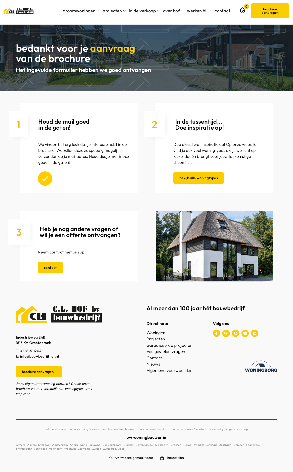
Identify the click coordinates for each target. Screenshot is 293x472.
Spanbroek (253, 445)
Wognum (70, 448)
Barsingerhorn (112, 445)
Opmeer (238, 445)
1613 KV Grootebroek (33, 342)
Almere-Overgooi (38, 445)
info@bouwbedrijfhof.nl (39, 356)
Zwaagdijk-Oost (113, 448)
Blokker (129, 445)
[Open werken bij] (209, 11)
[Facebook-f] (216, 333)
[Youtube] (245, 333)
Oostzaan (225, 445)
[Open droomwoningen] (97, 11)
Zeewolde (84, 448)
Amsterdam (60, 445)
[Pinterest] (235, 333)
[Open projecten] (124, 11)
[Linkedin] (254, 333)
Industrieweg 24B (30, 337)
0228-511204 (30, 351)
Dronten (175, 445)
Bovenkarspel (144, 445)
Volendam (55, 448)
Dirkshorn (161, 445)
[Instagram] (226, 333)
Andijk (74, 445)
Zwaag (96, 448)
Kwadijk (199, 445)
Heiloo (187, 445)
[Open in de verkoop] (158, 11)
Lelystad (211, 445)
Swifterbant (24, 448)
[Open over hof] (182, 11)
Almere (20, 445)
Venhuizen (40, 448)
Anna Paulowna (90, 445)
